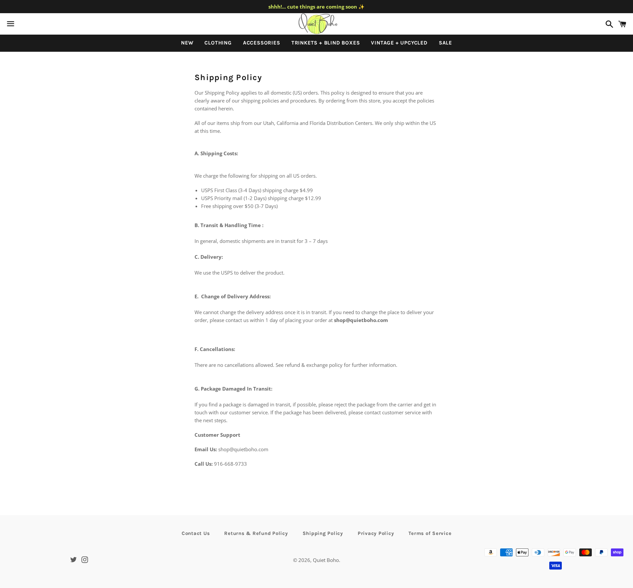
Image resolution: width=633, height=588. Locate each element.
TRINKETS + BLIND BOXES (325, 43)
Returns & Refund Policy (256, 533)
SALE (445, 43)
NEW (187, 43)
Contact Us (196, 533)
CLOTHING (217, 43)
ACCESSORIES (261, 43)
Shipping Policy (323, 533)
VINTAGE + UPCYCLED (399, 43)
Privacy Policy (376, 533)
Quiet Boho (326, 560)
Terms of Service (429, 533)
